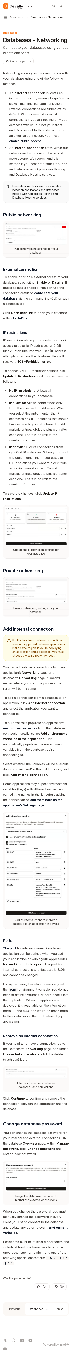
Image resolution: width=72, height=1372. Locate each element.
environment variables (20, 728)
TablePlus (19, 318)
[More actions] (67, 6)
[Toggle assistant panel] (61, 6)
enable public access (25, 141)
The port (9, 948)
